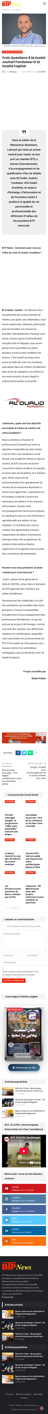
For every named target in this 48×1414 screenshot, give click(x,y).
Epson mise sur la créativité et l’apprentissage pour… (30, 1112)
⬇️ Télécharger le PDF (24, 1067)
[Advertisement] (24, 101)
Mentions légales (23, 1394)
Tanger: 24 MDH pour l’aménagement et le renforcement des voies (36, 773)
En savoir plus (7, 1297)
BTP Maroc (7, 52)
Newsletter (38, 1394)
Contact (24, 1398)
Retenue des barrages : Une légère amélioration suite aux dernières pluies (11, 777)
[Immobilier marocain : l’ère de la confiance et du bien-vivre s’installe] (34, 806)
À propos (9, 1394)
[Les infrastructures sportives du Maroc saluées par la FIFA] (13, 877)
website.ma (32, 1410)
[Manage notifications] (42, 1408)
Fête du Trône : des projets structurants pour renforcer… (29, 1089)
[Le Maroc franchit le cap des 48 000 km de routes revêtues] (13, 844)
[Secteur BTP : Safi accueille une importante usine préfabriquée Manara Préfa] (34, 844)
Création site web (18, 1410)
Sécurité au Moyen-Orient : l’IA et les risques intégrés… (30, 1100)
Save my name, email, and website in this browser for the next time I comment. (20, 973)
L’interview (17, 52)
